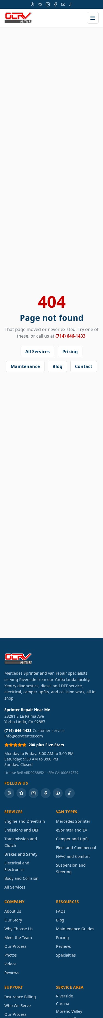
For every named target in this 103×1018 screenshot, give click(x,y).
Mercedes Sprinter (73, 821)
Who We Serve (17, 1005)
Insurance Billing (20, 996)
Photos (10, 955)
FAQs (60, 911)
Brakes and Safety (20, 854)
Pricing (70, 352)
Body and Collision (21, 878)
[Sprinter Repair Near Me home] (18, 17)
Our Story (13, 920)
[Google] (32, 4)
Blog (57, 366)
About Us (12, 911)
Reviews (11, 972)
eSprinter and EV (71, 830)
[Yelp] (40, 4)
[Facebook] (55, 4)
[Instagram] (48, 4)
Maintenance (25, 366)
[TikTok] (71, 4)
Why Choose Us (18, 928)
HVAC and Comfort (73, 856)
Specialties (66, 955)
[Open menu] (93, 18)
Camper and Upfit (72, 838)
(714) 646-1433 (70, 336)
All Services (37, 352)
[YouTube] (63, 4)
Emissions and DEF (21, 830)
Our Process (15, 946)
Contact (83, 366)
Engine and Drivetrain (24, 821)
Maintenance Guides (75, 928)
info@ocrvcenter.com (23, 736)
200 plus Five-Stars (46, 744)
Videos (10, 963)
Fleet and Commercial (76, 847)
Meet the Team (18, 937)
